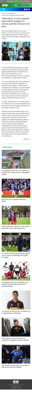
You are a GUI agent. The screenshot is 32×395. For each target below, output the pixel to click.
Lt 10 (5, 5)
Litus (20, 1)
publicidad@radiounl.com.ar (16, 387)
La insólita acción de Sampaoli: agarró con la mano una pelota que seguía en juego (16, 255)
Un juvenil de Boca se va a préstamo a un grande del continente (16, 312)
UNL (4, 1)
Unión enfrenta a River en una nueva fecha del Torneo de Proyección (15, 227)
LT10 (16, 1)
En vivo (23, 5)
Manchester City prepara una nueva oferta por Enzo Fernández (15, 366)
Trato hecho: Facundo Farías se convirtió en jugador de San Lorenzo (15, 339)
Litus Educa (26, 1)
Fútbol (4, 13)
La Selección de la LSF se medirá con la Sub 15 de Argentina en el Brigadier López (16, 172)
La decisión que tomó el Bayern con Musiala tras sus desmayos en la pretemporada (15, 284)
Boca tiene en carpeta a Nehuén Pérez (14, 200)
